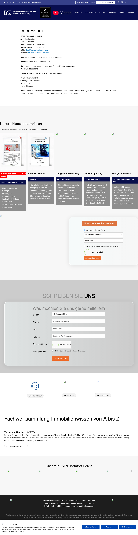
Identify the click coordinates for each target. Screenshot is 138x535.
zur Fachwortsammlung (14, 446)
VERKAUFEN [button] (90, 12)
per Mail (89, 229)
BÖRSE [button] (102, 12)
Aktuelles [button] (112, 12)
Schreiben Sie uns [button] (103, 395)
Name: (36, 321)
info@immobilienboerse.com (37, 50)
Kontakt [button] (122, 12)
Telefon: (36, 336)
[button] (13, 151)
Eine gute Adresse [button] (121, 173)
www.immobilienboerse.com (38, 52)
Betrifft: (36, 314)
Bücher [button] (131, 12)
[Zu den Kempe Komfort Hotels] (18, 478)
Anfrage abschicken (92, 258)
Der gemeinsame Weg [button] (67, 173)
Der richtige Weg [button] (93, 173)
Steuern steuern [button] (36, 173)
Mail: (35, 329)
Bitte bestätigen (41, 344)
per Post (101, 229)
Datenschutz (39, 351)
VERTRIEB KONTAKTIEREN (86, 3)
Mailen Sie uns (69, 395)
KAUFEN (78, 12)
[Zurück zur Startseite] (20, 13)
